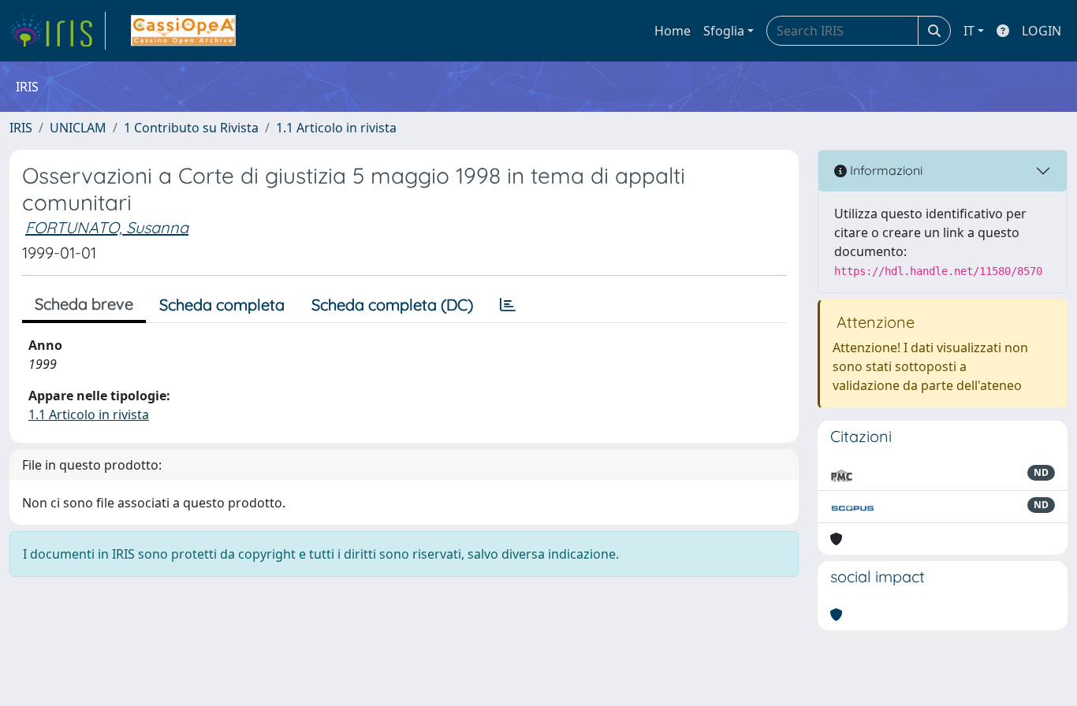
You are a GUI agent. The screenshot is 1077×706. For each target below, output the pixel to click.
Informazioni (884, 170)
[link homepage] (57, 31)
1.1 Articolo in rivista (336, 127)
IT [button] (969, 30)
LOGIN (1041, 30)
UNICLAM (78, 127)
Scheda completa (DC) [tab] (392, 304)
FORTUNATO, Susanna (106, 227)
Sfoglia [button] (723, 30)
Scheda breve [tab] (84, 304)
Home (672, 30)
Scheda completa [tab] (222, 304)
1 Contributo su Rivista (191, 127)
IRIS (20, 127)
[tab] (507, 304)
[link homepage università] (183, 31)
